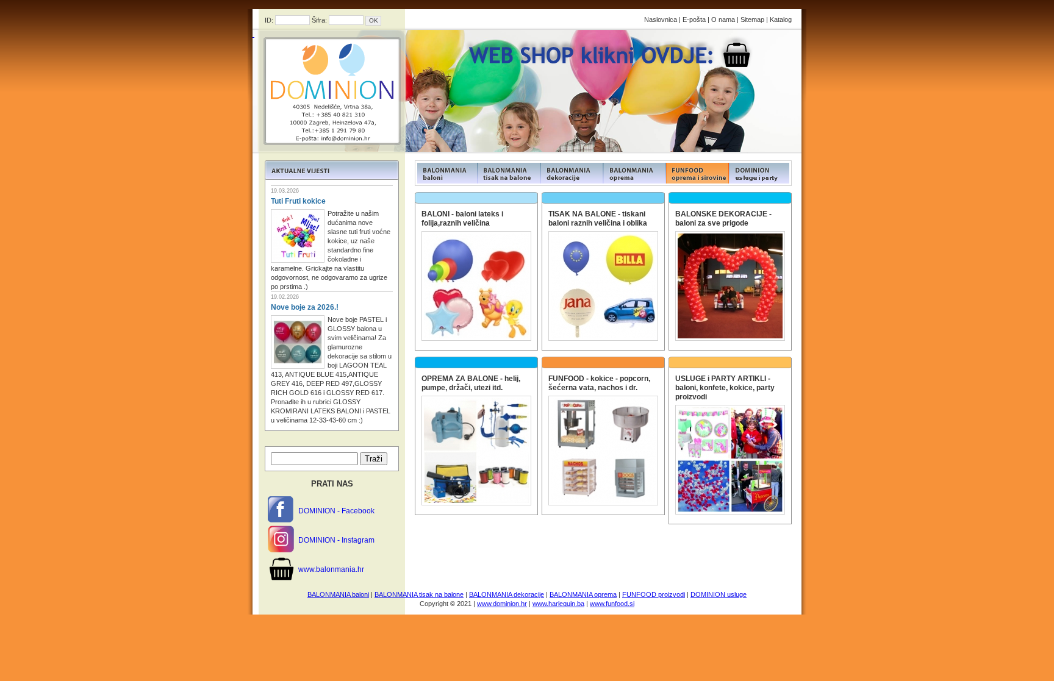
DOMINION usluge (718, 594)
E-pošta (694, 19)
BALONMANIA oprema (583, 594)
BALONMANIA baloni (338, 594)
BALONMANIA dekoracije (506, 594)
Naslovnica (660, 19)
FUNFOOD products (446, 173)
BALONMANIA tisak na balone (419, 594)
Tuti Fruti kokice (298, 201)
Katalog (781, 19)
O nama (723, 19)
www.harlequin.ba (558, 603)
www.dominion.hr (502, 603)
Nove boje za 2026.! (305, 307)
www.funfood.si (612, 603)
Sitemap (752, 19)
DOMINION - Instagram (336, 540)
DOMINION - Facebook (336, 511)
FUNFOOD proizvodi (653, 594)
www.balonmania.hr (331, 569)
